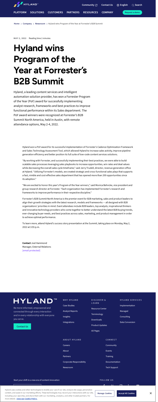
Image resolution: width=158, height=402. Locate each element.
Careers (66, 345)
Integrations (68, 322)
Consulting (125, 316)
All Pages (95, 330)
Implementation (127, 305)
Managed (124, 311)
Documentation (113, 362)
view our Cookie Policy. (27, 398)
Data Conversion (127, 322)
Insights (66, 316)
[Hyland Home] (26, 5)
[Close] (150, 393)
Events (109, 350)
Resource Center (98, 308)
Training (109, 356)
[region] (78, 393)
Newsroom (68, 367)
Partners (67, 356)
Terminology (97, 314)
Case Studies (69, 305)
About (66, 350)
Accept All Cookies (126, 393)
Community (111, 345)
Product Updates (99, 325)
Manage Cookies (105, 393)
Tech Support (112, 367)
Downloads (96, 319)
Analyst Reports (70, 311)
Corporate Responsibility (74, 362)
